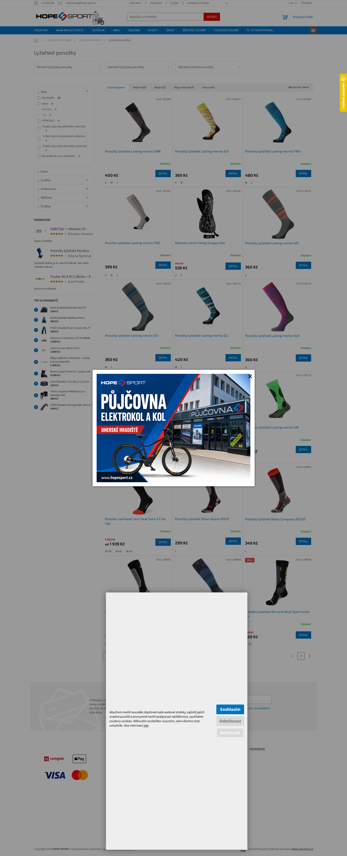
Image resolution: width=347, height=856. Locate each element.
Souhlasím (230, 709)
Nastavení (230, 733)
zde (145, 725)
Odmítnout (230, 721)
